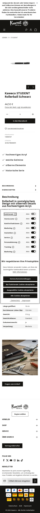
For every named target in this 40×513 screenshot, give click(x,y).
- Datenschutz (15, 300)
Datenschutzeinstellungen (20, 279)
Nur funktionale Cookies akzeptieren (20, 284)
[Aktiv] (33, 214)
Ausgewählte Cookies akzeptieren (20, 290)
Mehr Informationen (20, 272)
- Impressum (25, 300)
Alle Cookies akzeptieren (20, 296)
